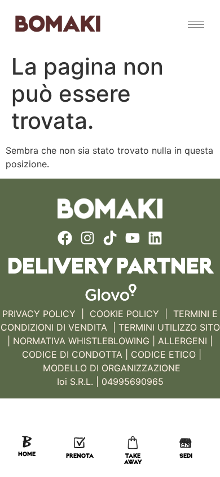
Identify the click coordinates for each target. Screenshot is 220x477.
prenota (80, 456)
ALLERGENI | (185, 340)
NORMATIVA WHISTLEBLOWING (81, 340)
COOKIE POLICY (124, 313)
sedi (185, 456)
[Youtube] (132, 238)
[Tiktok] (110, 238)
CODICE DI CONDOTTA (72, 354)
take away (133, 459)
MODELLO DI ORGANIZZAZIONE (112, 368)
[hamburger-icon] (196, 24)
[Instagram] (87, 238)
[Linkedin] (155, 238)
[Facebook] (65, 238)
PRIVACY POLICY (39, 313)
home (27, 455)
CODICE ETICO (163, 354)
